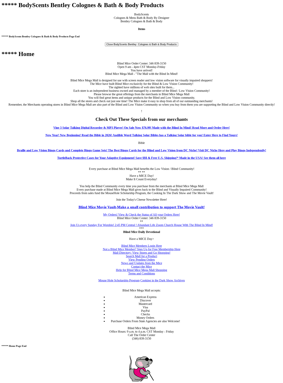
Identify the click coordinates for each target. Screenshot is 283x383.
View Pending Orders (141, 259)
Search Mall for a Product (141, 256)
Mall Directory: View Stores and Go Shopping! (141, 252)
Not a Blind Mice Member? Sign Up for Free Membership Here (141, 249)
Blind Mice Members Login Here (141, 245)
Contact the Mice (141, 266)
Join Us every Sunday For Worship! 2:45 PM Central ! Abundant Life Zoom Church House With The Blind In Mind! (141, 225)
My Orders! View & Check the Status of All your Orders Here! (141, 214)
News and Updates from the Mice (141, 263)
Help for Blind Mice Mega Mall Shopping (141, 270)
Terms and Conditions (141, 273)
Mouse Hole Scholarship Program (119, 280)
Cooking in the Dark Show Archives (162, 280)
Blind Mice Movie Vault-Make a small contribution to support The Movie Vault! (142, 207)
